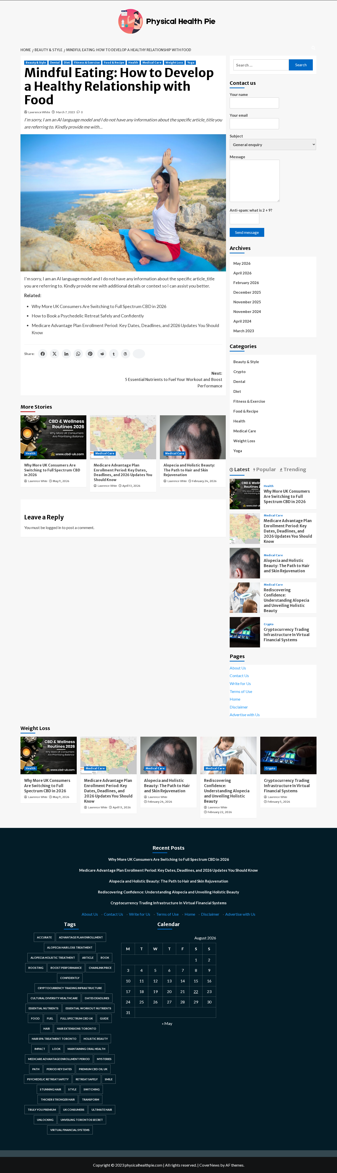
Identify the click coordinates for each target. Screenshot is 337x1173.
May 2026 (241, 263)
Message (237, 157)
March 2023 (243, 331)
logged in (53, 527)
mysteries (104, 1059)
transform (90, 1099)
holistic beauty (96, 1038)
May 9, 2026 (61, 481)
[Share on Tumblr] (113, 353)
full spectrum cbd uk (76, 1018)
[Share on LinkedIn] (66, 353)
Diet (67, 62)
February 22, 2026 (220, 812)
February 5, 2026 (279, 801)
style (72, 1089)
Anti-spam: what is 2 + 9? (251, 210)
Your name (239, 94)
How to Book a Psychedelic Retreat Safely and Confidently (88, 315)
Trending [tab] (294, 469)
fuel (50, 1018)
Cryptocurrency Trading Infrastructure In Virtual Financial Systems (287, 634)
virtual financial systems (70, 1129)
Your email (239, 115)
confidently (69, 977)
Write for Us (240, 683)
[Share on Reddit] (102, 353)
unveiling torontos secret (82, 1119)
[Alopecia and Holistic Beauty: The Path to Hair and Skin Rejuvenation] (193, 437)
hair (46, 1028)
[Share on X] (54, 353)
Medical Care (151, 62)
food (35, 1018)
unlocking (45, 1119)
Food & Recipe (114, 62)
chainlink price (100, 967)
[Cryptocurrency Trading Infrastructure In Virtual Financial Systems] (245, 631)
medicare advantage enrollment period (59, 1059)
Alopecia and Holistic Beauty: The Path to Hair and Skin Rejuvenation (189, 470)
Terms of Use (241, 691)
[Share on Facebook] (42, 353)
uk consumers (73, 1109)
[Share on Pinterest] (90, 353)
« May (167, 1023)
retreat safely (87, 1079)
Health (133, 62)
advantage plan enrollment (81, 937)
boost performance (66, 967)
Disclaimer (239, 707)
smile (108, 1079)
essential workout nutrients (88, 1008)
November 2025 (247, 302)
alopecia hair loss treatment (70, 947)
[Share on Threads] (125, 353)
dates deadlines (97, 998)
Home (235, 699)
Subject (236, 136)
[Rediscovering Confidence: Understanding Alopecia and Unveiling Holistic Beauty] (245, 597)
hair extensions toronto (76, 1028)
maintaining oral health (86, 1048)
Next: (173, 379)
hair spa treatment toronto (54, 1038)
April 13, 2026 (131, 485)
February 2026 (246, 282)
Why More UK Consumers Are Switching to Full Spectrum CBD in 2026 (99, 306)
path (35, 1069)
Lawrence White (39, 112)
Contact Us (239, 675)
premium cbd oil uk (93, 1069)
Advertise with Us (245, 714)
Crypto (239, 371)
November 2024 (247, 311)
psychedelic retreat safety (48, 1079)
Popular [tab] (265, 469)
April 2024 (242, 321)
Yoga (190, 62)
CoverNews (209, 1165)
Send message (247, 232)
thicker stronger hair (58, 1099)
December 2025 (247, 292)
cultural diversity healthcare (54, 998)
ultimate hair (102, 1109)
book (105, 957)
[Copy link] (139, 353)
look (56, 1048)
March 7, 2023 (65, 112)
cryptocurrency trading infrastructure (70, 988)
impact (40, 1048)
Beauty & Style (36, 62)
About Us (238, 667)
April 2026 (242, 273)
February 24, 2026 (204, 481)
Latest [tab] (241, 469)
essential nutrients (43, 1008)
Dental (55, 62)
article (88, 957)
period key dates (59, 1069)
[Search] (313, 48)
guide (104, 1018)
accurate (44, 937)
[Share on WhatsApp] (78, 353)
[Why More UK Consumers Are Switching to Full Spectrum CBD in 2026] (53, 437)
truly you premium (42, 1109)
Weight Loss (174, 62)
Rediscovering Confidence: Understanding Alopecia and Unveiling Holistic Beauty (286, 600)
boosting (35, 967)
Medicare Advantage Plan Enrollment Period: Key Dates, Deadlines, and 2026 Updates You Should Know (123, 472)
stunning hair (50, 1089)
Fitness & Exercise (87, 62)
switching (92, 1089)
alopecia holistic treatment (53, 957)
